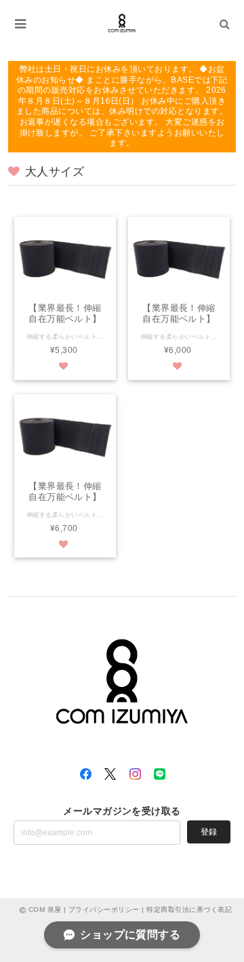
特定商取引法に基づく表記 (189, 909)
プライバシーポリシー (104, 909)
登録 (209, 832)
